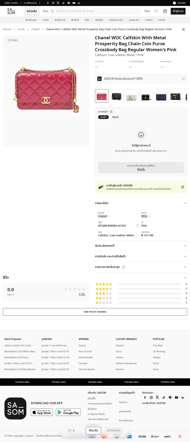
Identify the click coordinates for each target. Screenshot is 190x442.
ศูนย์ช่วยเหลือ (125, 411)
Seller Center (11, 2)
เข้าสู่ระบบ (178, 11)
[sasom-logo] (11, 11)
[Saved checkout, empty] (165, 11)
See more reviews (95, 312)
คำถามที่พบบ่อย (126, 420)
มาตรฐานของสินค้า (96, 414)
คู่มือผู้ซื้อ (92, 398)
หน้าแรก (7, 29)
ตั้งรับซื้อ (141, 169)
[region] (46, 91)
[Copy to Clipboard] (137, 225)
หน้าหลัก (32, 11)
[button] (95, 11)
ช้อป (45, 11)
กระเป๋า (21, 29)
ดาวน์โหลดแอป (30, 2)
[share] (183, 29)
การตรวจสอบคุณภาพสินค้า (100, 403)
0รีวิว (82, 294)
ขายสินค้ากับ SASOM (154, 403)
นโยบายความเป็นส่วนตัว (98, 419)
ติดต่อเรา (123, 402)
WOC (144, 216)
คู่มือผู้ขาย (92, 408)
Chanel (35, 29)
